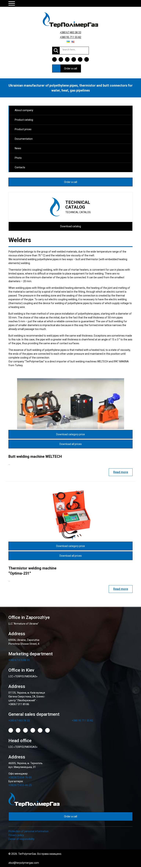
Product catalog (24, 119)
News (18, 148)
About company (24, 110)
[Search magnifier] (56, 50)
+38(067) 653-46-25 (20, 785)
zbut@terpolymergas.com (23, 862)
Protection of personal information (28, 831)
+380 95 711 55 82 (70, 37)
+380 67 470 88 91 (19, 660)
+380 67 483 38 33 (70, 32)
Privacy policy (16, 835)
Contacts (20, 167)
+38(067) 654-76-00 (20, 777)
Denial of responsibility (21, 839)
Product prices (23, 129)
